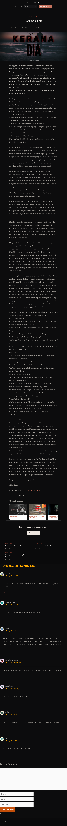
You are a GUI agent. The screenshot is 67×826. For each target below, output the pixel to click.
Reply (4, 592)
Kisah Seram (33, 16)
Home (16, 6)
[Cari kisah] (21, 6)
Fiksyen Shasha (33, 3)
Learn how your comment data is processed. (42, 814)
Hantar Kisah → (45, 6)
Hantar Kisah (33, 532)
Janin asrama (13, 516)
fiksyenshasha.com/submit (31, 490)
